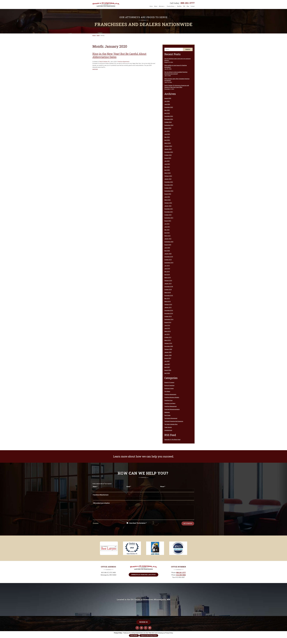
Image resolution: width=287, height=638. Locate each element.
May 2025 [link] (167, 110)
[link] (106, 4)
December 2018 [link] (168, 286)
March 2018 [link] (167, 292)
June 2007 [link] (167, 364)
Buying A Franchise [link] (169, 385)
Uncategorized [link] (168, 430)
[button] (137, 628)
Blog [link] (188, 6)
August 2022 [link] (167, 194)
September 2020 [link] (168, 241)
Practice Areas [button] (170, 6)
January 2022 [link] (167, 206)
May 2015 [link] (167, 298)
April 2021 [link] (167, 233)
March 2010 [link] (167, 340)
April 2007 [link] (167, 367)
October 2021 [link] (168, 215)
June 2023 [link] (167, 164)
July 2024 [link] (167, 131)
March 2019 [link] (167, 277)
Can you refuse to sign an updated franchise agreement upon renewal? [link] (175, 73)
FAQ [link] (184, 6)
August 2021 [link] (167, 221)
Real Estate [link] (167, 415)
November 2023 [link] (168, 152)
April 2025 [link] (167, 113)
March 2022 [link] (167, 200)
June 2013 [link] (167, 328)
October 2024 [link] (168, 122)
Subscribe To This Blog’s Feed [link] (172, 439)
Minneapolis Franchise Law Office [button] (143, 574)
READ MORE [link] (133, 635)
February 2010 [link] (168, 343)
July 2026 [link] (167, 101)
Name (95, 486)
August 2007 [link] (167, 358)
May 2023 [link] (167, 167)
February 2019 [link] (168, 280)
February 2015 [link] (168, 304)
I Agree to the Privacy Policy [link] (149, 635)
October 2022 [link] (168, 188)
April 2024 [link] (167, 140)
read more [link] (95, 69)
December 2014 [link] (168, 310)
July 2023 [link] (167, 161)
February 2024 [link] (168, 146)
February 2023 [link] (168, 176)
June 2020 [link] (167, 247)
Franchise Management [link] (170, 406)
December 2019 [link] (168, 256)
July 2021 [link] (167, 224)
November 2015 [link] (168, 295)
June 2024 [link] (167, 134)
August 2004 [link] (167, 370)
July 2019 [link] (167, 265)
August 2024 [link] (167, 128)
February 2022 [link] (168, 203)
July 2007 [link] (167, 361)
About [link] (155, 6)
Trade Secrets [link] (168, 427)
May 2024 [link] (167, 137)
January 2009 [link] (167, 352)
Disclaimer (95, 523)
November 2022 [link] (168, 185)
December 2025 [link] (168, 107)
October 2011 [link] (168, 337)
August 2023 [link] (167, 158)
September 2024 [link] (168, 125)
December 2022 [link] (168, 182)
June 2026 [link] (167, 104)
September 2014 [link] (168, 319)
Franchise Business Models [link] (171, 397)
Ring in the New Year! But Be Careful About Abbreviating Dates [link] (119, 55)
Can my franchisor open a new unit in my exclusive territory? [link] (177, 59)
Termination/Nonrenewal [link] (170, 418)
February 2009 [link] (168, 349)
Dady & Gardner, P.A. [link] (104, 61)
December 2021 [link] (168, 209)
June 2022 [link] (167, 197)
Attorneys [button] (161, 6)
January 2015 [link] (167, 307)
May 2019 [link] (167, 271)
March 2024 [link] (167, 143)
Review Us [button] (143, 622)
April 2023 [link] (167, 170)
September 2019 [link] (168, 262)
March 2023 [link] (167, 173)
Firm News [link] (167, 391)
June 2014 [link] (167, 325)
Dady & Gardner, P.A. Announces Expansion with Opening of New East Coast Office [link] (176, 86)
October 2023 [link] (168, 155)
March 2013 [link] (167, 331)
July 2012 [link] (167, 334)
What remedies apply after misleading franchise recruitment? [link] (176, 79)
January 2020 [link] (167, 253)
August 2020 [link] (167, 244)
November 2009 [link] (168, 346)
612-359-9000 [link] (181, 575)
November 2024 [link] (168, 119)
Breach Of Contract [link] (169, 382)
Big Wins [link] (179, 6)
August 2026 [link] (167, 98)
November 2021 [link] (168, 212)
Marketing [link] (167, 412)
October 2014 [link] (168, 316)
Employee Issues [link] (169, 388)
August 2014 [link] (167, 322)
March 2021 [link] (167, 235)
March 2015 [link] (167, 301)
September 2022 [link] (168, 191)
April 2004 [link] (167, 373)
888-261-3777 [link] (188, 2)
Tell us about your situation (101, 503)
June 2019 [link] (167, 268)
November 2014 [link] (168, 313)
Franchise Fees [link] (168, 400)
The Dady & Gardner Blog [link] (170, 424)
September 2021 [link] (168, 218)
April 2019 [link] (167, 274)
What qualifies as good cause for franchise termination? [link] (175, 66)
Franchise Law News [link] (169, 403)
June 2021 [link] (167, 227)
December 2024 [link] (168, 116)
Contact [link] (193, 6)
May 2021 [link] (167, 230)
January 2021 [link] (167, 238)
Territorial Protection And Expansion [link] (173, 421)
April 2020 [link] (167, 250)
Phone (162, 486)
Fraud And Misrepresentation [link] (172, 409)
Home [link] (151, 6)
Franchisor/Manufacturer (101, 495)
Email (129, 486)
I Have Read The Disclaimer (138, 523)
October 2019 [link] (168, 259)
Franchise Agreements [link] (123, 61)
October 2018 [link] (168, 289)
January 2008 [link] (167, 355)
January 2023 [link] (167, 179)
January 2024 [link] (167, 149)
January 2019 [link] (167, 283)
